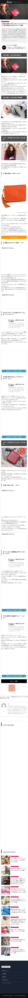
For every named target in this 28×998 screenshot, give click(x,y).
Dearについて (5, 970)
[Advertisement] (14, 789)
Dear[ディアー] (12, 995)
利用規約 (4, 976)
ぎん (8, 703)
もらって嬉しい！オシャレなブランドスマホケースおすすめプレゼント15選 (18, 860)
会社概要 (4, 973)
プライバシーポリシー (7, 983)
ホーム (1, 696)
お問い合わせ (5, 979)
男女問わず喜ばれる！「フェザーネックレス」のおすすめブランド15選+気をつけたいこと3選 (18, 911)
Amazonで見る (14, 237)
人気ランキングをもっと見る (14, 371)
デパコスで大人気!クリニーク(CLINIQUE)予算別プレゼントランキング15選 (18, 901)
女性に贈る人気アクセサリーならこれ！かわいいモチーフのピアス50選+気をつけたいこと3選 (18, 890)
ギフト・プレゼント (5, 21)
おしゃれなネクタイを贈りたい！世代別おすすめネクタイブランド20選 (18, 951)
